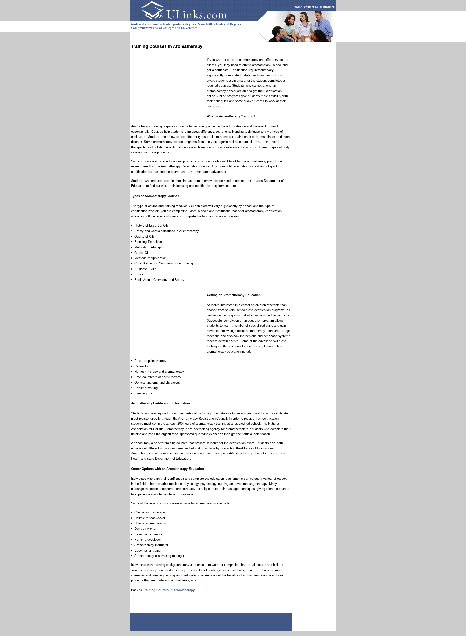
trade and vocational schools (150, 24)
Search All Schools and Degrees (219, 24)
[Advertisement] (167, 87)
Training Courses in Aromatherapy (169, 590)
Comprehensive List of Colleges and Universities (164, 28)
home (298, 6)
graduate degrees (184, 24)
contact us (311, 6)
